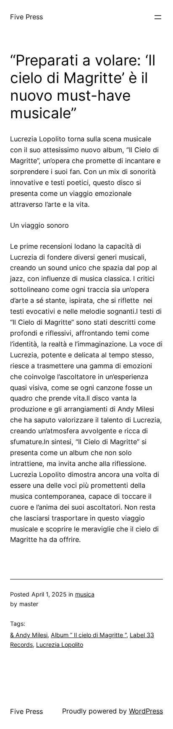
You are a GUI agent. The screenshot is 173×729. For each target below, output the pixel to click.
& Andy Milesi (28, 634)
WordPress (146, 711)
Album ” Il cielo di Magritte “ (88, 634)
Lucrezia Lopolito (59, 644)
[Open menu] (158, 17)
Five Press (26, 17)
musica (84, 594)
